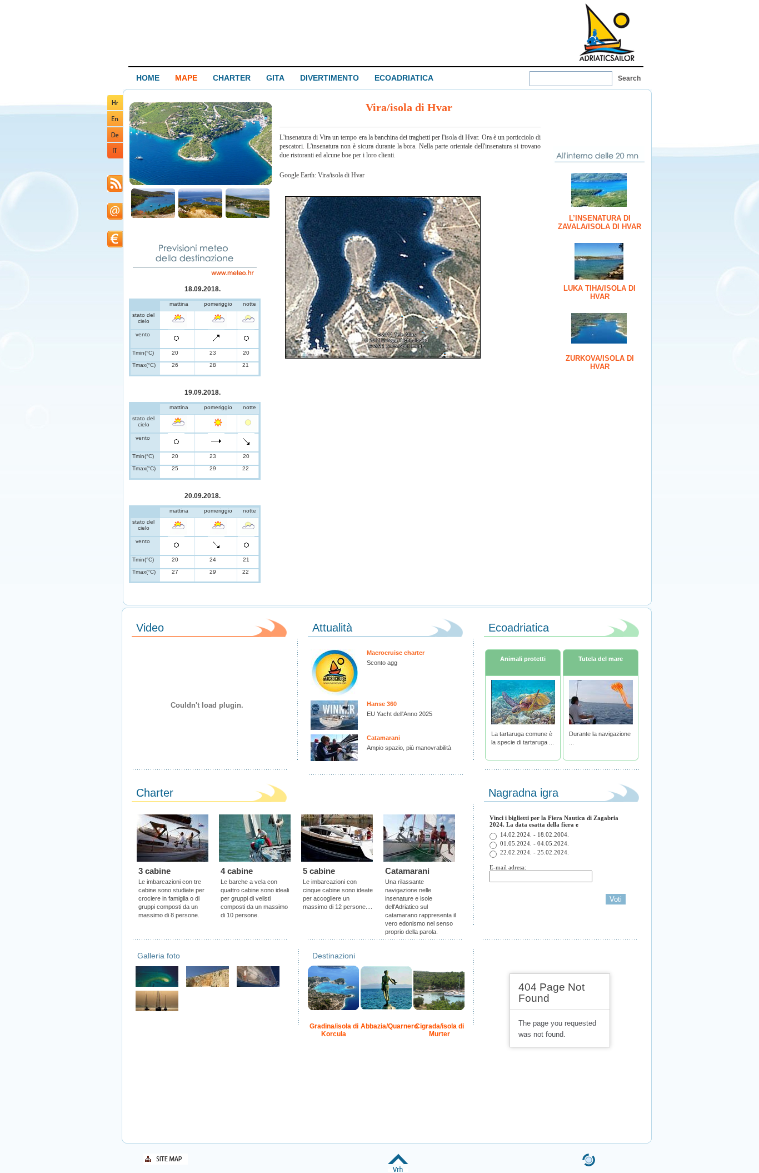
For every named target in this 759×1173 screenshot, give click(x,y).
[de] (115, 140)
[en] (115, 124)
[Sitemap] (165, 1163)
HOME (147, 77)
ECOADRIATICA (403, 77)
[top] (398, 1170)
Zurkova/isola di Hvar (600, 362)
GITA (275, 77)
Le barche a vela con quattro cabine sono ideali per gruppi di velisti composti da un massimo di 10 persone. (255, 898)
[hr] (115, 108)
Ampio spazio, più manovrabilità (409, 747)
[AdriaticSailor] (258, 985)
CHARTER (232, 77)
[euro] (115, 245)
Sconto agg (382, 662)
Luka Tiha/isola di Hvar (599, 292)
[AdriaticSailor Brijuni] (157, 985)
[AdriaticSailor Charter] (157, 1010)
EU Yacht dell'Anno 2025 (399, 713)
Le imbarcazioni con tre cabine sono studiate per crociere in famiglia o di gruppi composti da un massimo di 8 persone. (171, 898)
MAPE (186, 77)
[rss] (115, 190)
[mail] (115, 218)
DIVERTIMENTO (329, 77)
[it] (115, 156)
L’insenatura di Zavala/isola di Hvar (599, 222)
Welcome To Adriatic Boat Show (606, 32)
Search (629, 78)
